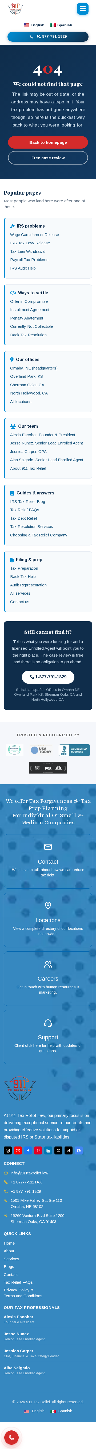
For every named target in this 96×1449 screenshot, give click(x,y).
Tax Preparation (24, 568)
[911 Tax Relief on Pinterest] (38, 1150)
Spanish (64, 25)
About (9, 1251)
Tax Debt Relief (23, 518)
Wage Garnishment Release (34, 234)
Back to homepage (48, 142)
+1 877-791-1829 (52, 36)
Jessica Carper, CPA (28, 451)
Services (11, 1259)
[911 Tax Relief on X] (58, 1150)
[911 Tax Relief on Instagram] (8, 1150)
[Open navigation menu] (83, 9)
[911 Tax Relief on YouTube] (18, 1150)
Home (9, 1243)
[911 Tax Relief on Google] (79, 1150)
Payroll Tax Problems (29, 259)
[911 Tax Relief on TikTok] (69, 1150)
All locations (20, 401)
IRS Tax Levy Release (30, 243)
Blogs (9, 1266)
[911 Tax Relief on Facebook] (28, 1150)
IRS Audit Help (23, 268)
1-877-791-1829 (50, 677)
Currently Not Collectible (31, 326)
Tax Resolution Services (31, 526)
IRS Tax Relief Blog (27, 501)
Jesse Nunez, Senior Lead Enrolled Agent (46, 443)
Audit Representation (28, 585)
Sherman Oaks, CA (27, 385)
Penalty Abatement (26, 318)
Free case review (48, 158)
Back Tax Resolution (28, 335)
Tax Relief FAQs (24, 509)
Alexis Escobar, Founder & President (42, 434)
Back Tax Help (23, 576)
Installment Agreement (29, 309)
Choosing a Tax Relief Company (38, 535)
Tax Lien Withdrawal (27, 251)
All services (20, 593)
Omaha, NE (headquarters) (34, 368)
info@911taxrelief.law (29, 1173)
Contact (11, 1274)
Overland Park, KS (26, 376)
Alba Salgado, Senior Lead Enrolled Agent (46, 459)
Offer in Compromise (29, 301)
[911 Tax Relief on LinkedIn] (48, 1150)
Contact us (19, 601)
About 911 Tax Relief (28, 468)
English (38, 25)
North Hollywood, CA (29, 393)
